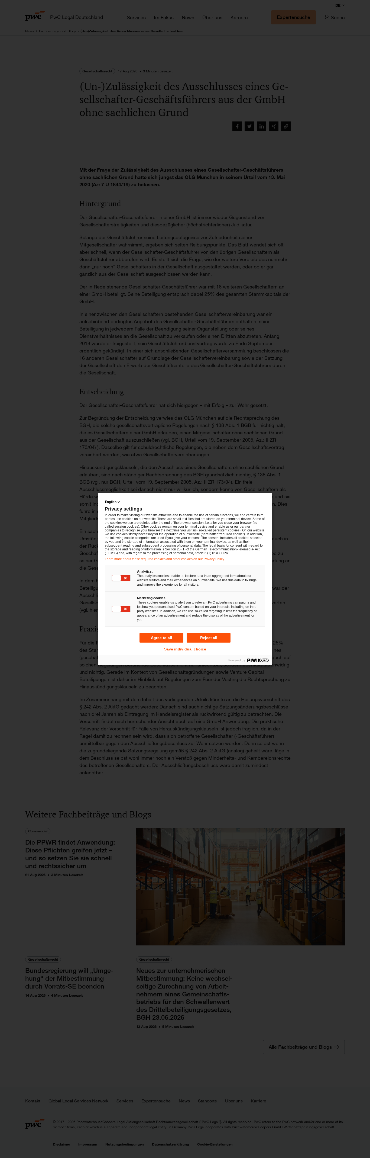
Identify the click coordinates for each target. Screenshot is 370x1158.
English (110, 502)
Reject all (208, 638)
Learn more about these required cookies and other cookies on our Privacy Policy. (165, 559)
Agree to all (161, 638)
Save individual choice (185, 649)
